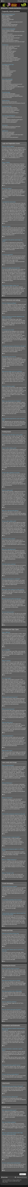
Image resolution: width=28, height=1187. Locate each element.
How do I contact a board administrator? (10, 137)
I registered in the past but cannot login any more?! (12, 22)
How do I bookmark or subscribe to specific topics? (12, 119)
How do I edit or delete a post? (8, 47)
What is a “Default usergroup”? (8, 88)
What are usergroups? (6, 82)
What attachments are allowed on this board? (11, 126)
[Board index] (14, 3)
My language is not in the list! (8, 36)
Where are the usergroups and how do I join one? (12, 84)
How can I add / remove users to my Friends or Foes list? (13, 103)
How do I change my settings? (8, 30)
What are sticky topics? (6, 73)
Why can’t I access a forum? (7, 53)
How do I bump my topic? (7, 61)
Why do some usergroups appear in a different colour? (13, 86)
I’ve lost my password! (6, 23)
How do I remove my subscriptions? (9, 122)
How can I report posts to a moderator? (10, 57)
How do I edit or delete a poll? (8, 52)
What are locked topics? (7, 74)
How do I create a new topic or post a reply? (11, 46)
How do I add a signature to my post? (9, 48)
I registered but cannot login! (8, 19)
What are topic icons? (6, 76)
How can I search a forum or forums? (9, 107)
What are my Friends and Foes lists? (9, 101)
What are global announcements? (9, 70)
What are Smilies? (6, 68)
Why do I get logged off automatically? (10, 24)
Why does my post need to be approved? (10, 60)
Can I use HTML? (5, 67)
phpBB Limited (16, 1112)
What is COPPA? (5, 16)
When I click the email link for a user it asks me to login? (13, 41)
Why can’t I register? (6, 18)
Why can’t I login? (5, 20)
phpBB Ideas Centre (16, 1126)
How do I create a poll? (6, 49)
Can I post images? (6, 69)
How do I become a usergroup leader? (10, 85)
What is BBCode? (5, 65)
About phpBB (5, 1117)
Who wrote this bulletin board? (8, 132)
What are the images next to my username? (11, 37)
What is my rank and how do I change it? (10, 40)
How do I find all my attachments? (9, 127)
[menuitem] (2, 1)
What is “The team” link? (7, 89)
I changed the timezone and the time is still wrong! (12, 35)
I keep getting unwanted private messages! (10, 95)
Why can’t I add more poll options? (9, 51)
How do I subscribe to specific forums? (10, 120)
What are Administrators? (7, 80)
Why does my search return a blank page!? (10, 110)
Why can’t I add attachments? (8, 55)
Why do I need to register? (7, 15)
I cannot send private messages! (8, 93)
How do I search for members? (8, 111)
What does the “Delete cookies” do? (9, 25)
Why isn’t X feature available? (8, 133)
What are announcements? (7, 72)
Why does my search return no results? (10, 108)
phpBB (3, 366)
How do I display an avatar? (7, 39)
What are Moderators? (6, 81)
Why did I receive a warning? (8, 56)
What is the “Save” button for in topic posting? (11, 58)
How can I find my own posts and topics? (10, 112)
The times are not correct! (7, 34)
